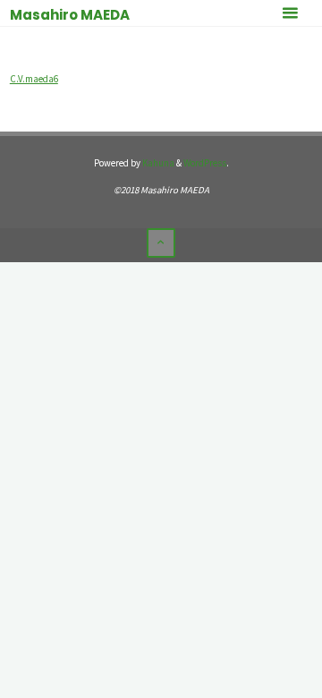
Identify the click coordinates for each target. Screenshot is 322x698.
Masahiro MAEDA (70, 14)
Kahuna (157, 163)
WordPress (204, 163)
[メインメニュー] (290, 13)
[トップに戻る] (161, 242)
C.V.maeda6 (34, 78)
